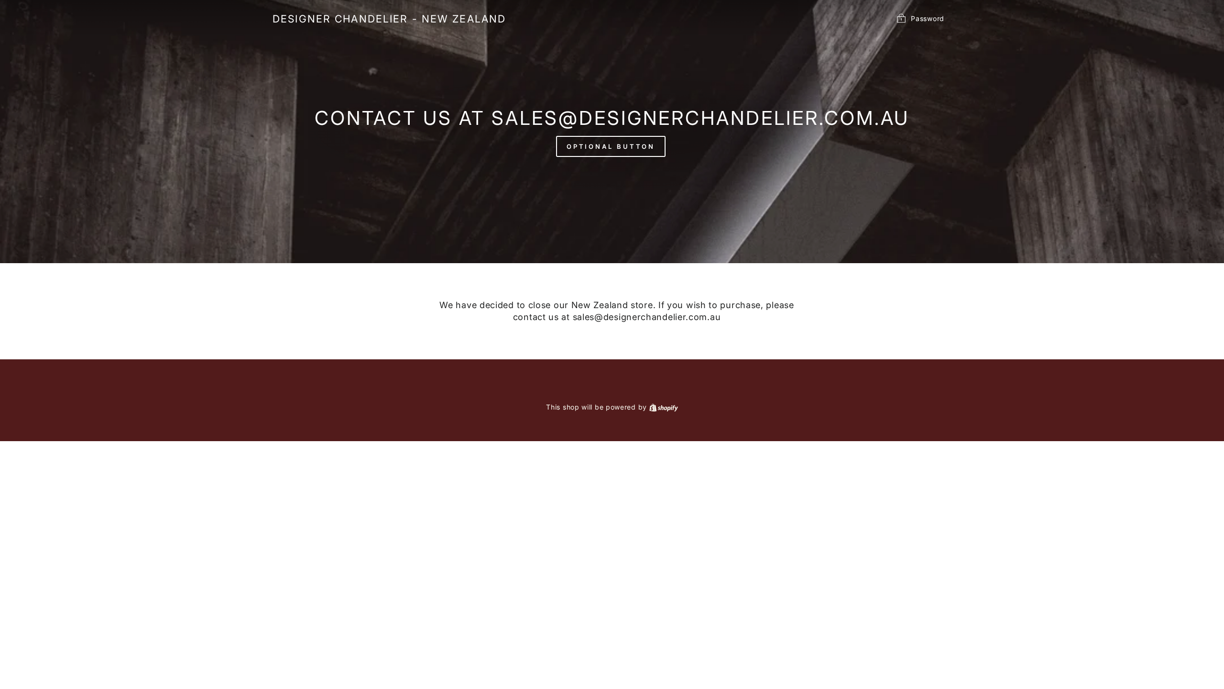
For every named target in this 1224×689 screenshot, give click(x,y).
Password (927, 18)
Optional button (611, 146)
